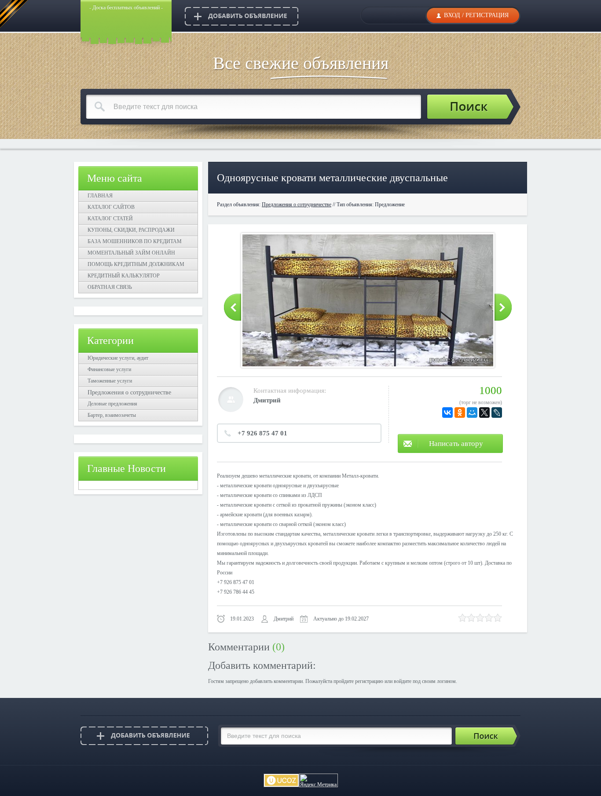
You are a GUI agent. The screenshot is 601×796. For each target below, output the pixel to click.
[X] (484, 412)
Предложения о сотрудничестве (129, 392)
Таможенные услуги (110, 381)
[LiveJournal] (496, 412)
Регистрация (487, 15)
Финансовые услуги (109, 369)
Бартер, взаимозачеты (112, 415)
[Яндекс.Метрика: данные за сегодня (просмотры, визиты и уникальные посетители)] (318, 780)
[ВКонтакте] (447, 412)
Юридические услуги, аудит (118, 358)
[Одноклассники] (459, 412)
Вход (452, 15)
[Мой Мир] (472, 412)
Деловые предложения (112, 404)
